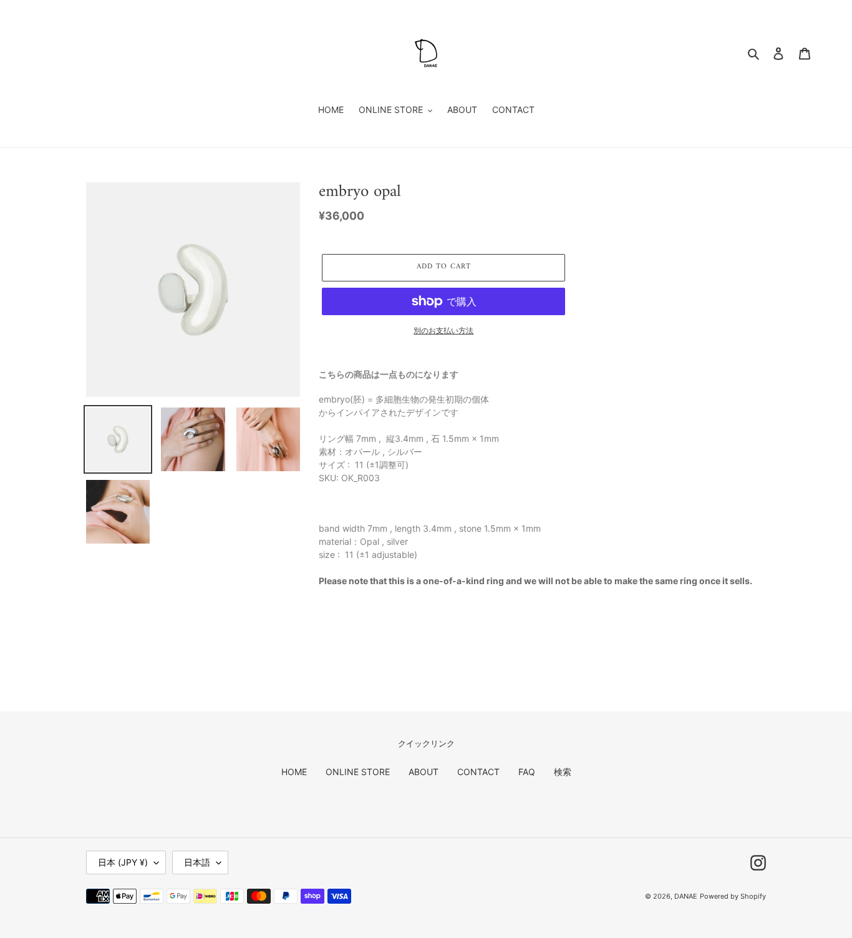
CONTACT (478, 771)
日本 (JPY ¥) (123, 862)
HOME (294, 771)
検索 (562, 771)
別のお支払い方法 (443, 330)
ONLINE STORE (358, 771)
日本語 (197, 862)
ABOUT (423, 771)
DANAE (685, 896)
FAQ (526, 771)
